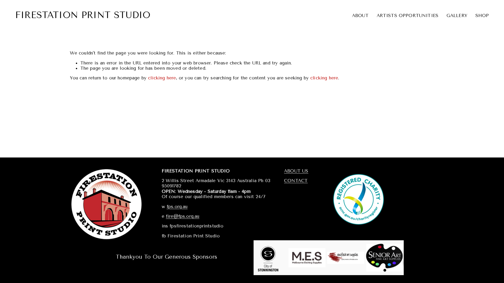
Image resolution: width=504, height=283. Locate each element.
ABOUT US (296, 170)
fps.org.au (177, 206)
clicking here (162, 77)
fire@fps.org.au (183, 216)
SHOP (482, 15)
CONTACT (296, 180)
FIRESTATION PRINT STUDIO (83, 15)
